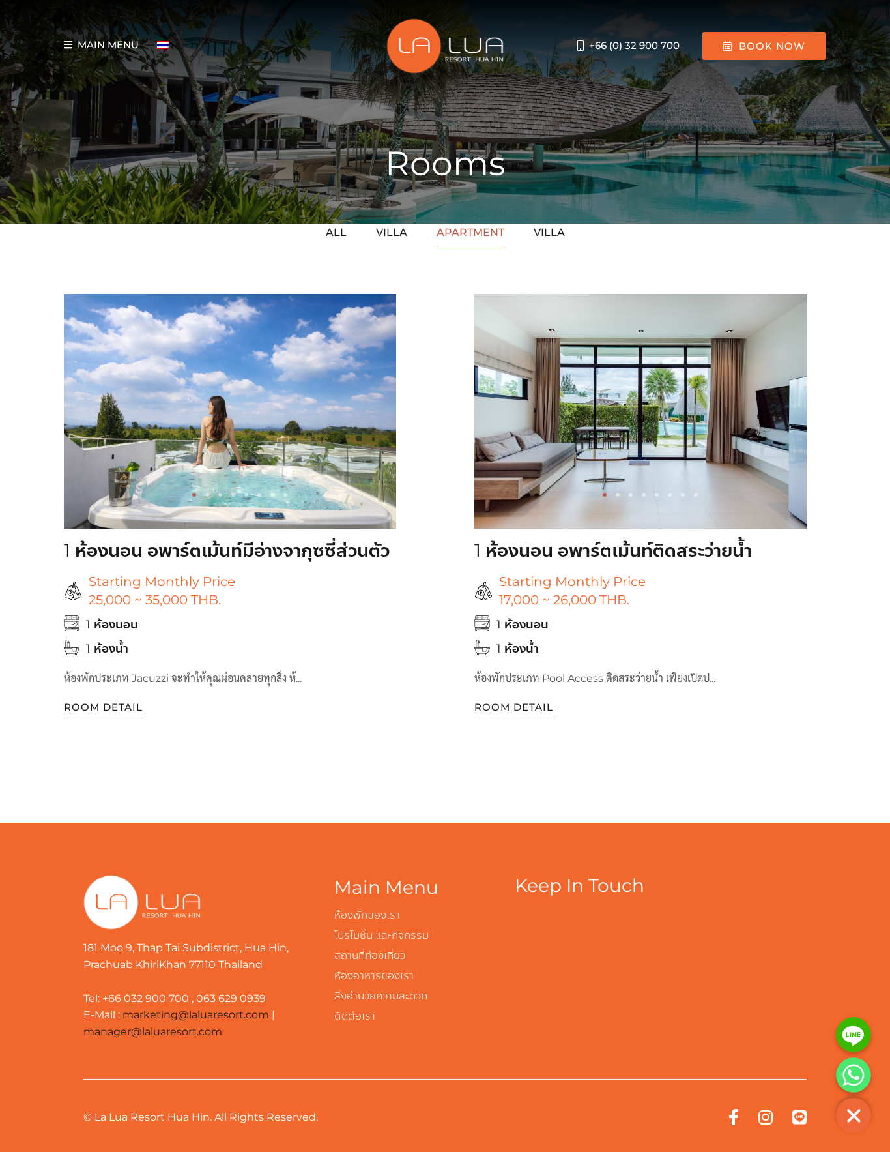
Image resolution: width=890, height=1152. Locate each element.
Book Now (772, 46)
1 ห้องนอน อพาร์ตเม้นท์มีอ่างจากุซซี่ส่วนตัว (227, 550)
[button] (194, 494)
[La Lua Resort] (445, 46)
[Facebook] (733, 1117)
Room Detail (103, 707)
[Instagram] (765, 1117)
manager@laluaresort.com (152, 1032)
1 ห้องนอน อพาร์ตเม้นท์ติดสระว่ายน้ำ (613, 550)
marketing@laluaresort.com (195, 1015)
